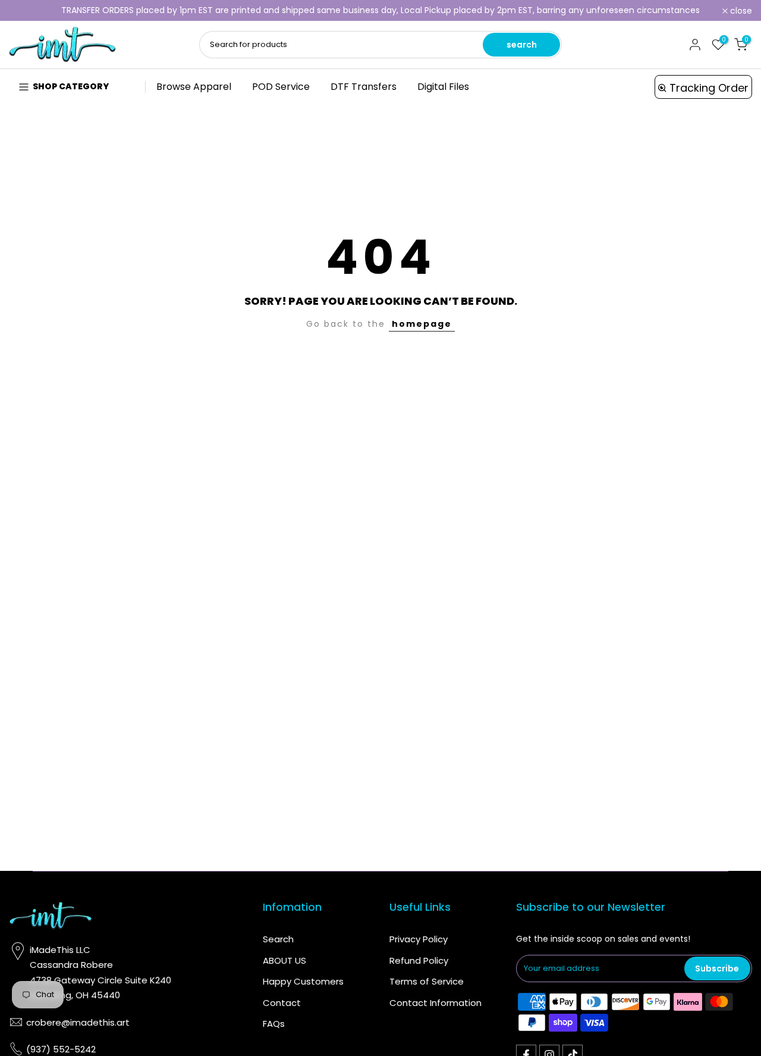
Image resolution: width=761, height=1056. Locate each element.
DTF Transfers (364, 86)
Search (278, 939)
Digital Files (443, 86)
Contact (282, 1002)
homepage (422, 324)
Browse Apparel (193, 86)
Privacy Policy (418, 939)
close (26, 11)
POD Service (281, 86)
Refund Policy (418, 960)
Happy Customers (303, 981)
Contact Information (435, 1002)
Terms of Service (426, 981)
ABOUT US (284, 960)
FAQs (274, 1023)
